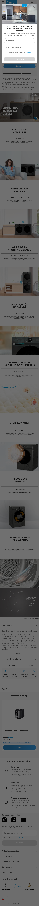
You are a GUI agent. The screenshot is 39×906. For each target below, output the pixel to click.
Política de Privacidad (21, 54)
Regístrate (19, 59)
